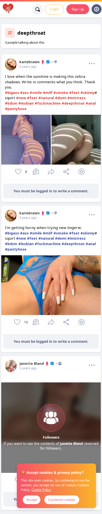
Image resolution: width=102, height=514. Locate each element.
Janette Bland (31, 363)
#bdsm (11, 103)
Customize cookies (62, 500)
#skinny (87, 92)
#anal (91, 103)
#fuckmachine (48, 103)
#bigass (12, 92)
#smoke (60, 92)
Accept (31, 500)
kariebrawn (29, 61)
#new (21, 97)
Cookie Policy (41, 490)
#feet (74, 92)
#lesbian (26, 103)
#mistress (76, 97)
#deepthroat (73, 103)
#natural (46, 97)
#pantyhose (15, 108)
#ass (24, 92)
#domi (60, 97)
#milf (47, 92)
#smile (36, 92)
